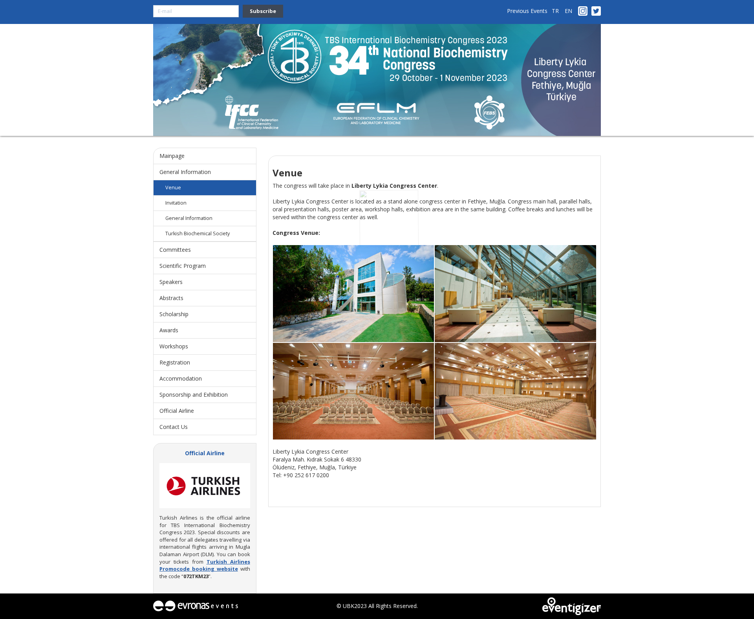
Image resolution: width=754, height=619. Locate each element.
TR (555, 11)
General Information (185, 172)
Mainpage (172, 155)
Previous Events (527, 11)
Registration (174, 362)
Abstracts (171, 298)
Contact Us (173, 426)
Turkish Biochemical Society (197, 233)
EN (568, 11)
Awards (168, 330)
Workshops (173, 346)
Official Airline (176, 410)
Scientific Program (182, 265)
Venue (173, 187)
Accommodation (180, 378)
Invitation (176, 203)
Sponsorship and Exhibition (193, 394)
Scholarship (173, 314)
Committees (175, 249)
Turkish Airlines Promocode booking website (204, 565)
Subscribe (263, 11)
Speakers (171, 282)
